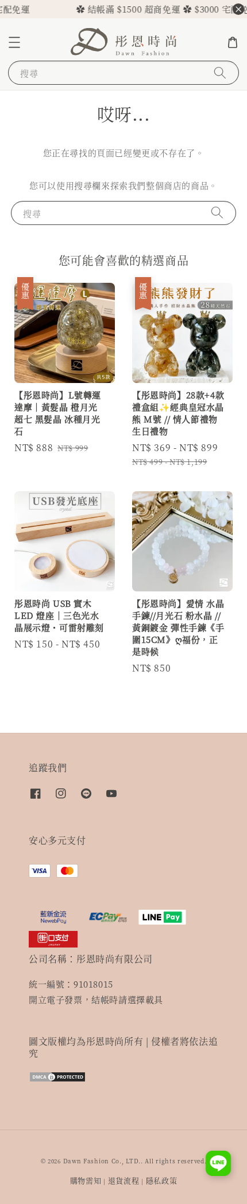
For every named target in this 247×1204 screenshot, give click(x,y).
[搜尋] (220, 72)
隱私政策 (161, 1180)
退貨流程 (124, 1180)
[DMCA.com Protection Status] (57, 1079)
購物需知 (86, 1180)
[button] (14, 42)
